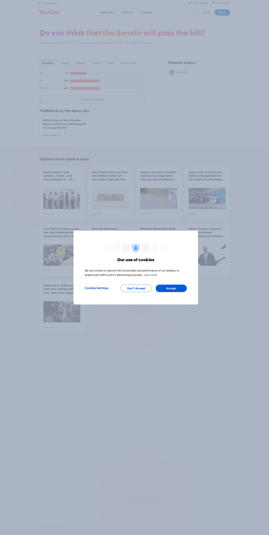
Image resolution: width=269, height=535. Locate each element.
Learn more (150, 275)
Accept (171, 288)
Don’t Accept (136, 288)
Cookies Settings (97, 288)
